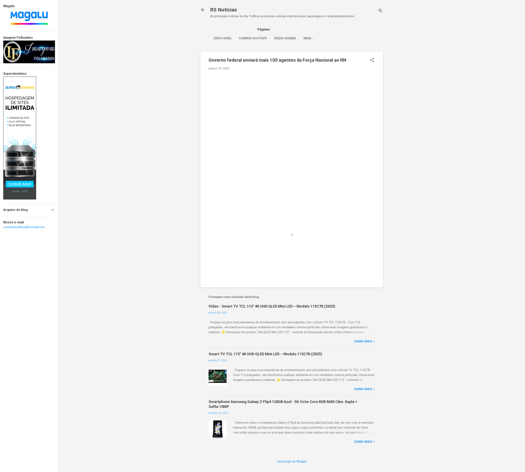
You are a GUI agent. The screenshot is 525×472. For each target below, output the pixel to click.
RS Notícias (223, 10)
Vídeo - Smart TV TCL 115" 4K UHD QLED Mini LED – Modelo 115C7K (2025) (272, 306)
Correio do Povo (253, 38)
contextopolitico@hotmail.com (24, 227)
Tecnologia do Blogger (292, 461)
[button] (372, 60)
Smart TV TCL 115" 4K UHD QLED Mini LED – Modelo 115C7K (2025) (265, 354)
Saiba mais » (364, 341)
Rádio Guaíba (285, 38)
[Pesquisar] (380, 11)
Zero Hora (222, 38)
